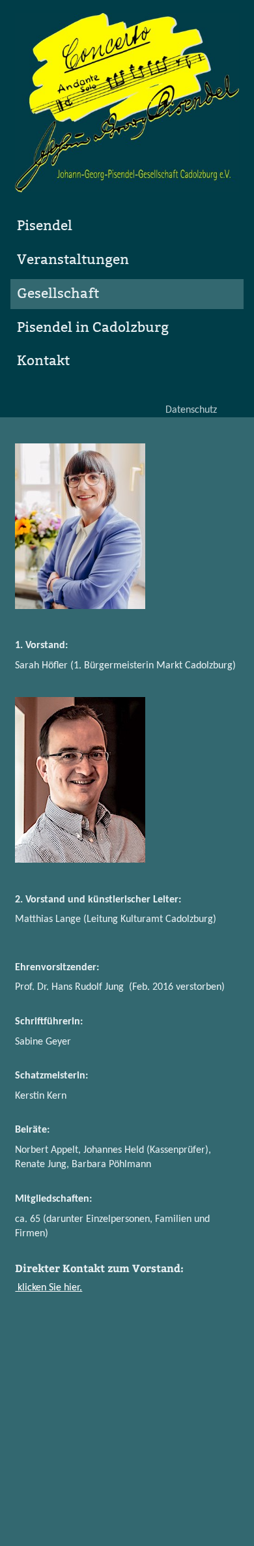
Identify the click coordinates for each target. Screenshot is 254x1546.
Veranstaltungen (73, 260)
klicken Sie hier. (48, 1288)
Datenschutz (191, 411)
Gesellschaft (58, 294)
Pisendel (44, 226)
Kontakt (43, 361)
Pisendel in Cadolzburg (93, 328)
